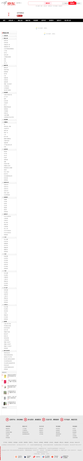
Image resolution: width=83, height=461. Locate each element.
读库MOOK (6, 182)
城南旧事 (6, 82)
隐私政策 (66, 442)
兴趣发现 (6, 277)
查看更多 (6, 180)
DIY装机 (74, 430)
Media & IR (77, 442)
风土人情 (6, 228)
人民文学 (45, 6)
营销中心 (31, 442)
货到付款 (41, 428)
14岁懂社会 (6, 86)
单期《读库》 (7, 192)
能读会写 (6, 334)
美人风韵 (6, 222)
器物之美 (6, 224)
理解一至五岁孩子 (8, 84)
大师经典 (6, 218)
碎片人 (5, 105)
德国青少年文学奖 (8, 357)
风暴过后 (6, 113)
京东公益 (72, 442)
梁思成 (5, 151)
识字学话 (6, 245)
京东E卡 (74, 434)
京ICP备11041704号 (21, 444)
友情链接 (41, 442)
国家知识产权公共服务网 (64, 457)
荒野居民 (6, 109)
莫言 (41, 6)
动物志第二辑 (7, 44)
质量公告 (61, 442)
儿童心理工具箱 (7, 323)
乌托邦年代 (6, 128)
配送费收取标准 (26, 434)
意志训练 (6, 311)
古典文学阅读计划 (8, 94)
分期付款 (41, 432)
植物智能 (6, 71)
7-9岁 (5, 270)
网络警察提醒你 (28, 457)
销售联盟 (46, 442)
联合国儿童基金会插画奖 (9, 359)
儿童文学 (6, 279)
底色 (5, 59)
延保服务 (75, 432)
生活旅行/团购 (9, 432)
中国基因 (6, 111)
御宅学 (5, 209)
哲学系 (5, 73)
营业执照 (80, 450)
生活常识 (6, 258)
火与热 (5, 50)
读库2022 (6, 186)
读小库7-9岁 (6, 23)
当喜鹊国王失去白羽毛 (9, 117)
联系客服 (8, 437)
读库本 (5, 203)
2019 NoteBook (7, 230)
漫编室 (5, 199)
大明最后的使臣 (7, 56)
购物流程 (8, 428)
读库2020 (6, 190)
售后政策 (58, 428)
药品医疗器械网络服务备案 (36, 444)
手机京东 (36, 442)
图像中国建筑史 (7, 138)
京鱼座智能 (75, 437)
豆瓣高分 (6, 122)
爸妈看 (5, 321)
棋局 (5, 98)
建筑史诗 (6, 67)
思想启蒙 (6, 290)
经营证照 (42, 450)
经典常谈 (6, 79)
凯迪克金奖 (6, 365)
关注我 (20, 15)
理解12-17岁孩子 (8, 346)
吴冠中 (5, 157)
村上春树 (38, 6)
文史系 (5, 205)
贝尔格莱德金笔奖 (8, 361)
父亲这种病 (6, 340)
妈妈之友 (6, 336)
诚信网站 (37, 457)
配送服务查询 (25, 432)
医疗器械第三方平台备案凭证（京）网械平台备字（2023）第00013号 (61, 450)
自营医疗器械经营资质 (48, 444)
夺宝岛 (74, 428)
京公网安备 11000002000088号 (9, 444)
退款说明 (58, 432)
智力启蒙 (6, 239)
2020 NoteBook (7, 216)
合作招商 (21, 442)
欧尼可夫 (6, 173)
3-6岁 (5, 254)
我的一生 (6, 132)
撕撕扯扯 (6, 249)
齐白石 (5, 155)
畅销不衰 (28, 20)
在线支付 (41, 430)
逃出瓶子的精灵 (7, 90)
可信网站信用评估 (19, 457)
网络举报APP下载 (55, 457)
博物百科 (6, 281)
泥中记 (5, 52)
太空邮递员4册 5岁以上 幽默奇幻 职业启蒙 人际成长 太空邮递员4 (12, 393)
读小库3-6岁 (68, 20)
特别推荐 (35, 20)
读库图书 (51, 20)
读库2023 (6, 184)
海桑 (5, 161)
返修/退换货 (58, 434)
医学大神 (6, 136)
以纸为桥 (6, 100)
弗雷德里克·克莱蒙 (8, 167)
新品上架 (20, 20)
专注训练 (6, 260)
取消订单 (58, 435)
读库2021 (6, 188)
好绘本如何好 (7, 327)
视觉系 (5, 207)
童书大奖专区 (7, 350)
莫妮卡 (5, 169)
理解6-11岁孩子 (7, 344)
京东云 (47, 453)
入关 (5, 134)
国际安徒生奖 (7, 352)
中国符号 (6, 220)
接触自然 (6, 247)
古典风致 (6, 226)
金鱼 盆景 (6, 54)
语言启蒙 (6, 273)
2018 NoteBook (7, 232)
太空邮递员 (6, 88)
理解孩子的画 (7, 332)
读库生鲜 (6, 42)
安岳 (5, 61)
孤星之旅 (6, 130)
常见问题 (8, 434)
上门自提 (24, 428)
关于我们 (5, 442)
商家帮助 (26, 442)
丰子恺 (5, 153)
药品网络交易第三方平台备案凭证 (61, 444)
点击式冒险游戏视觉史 (9, 48)
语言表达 (6, 262)
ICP (28, 444)
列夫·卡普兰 (6, 171)
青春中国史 (6, 69)
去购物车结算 (77, 3)
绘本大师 (6, 329)
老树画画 (6, 159)
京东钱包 (43, 453)
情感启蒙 (6, 256)
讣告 (5, 75)
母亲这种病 (6, 338)
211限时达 (25, 430)
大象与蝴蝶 (6, 115)
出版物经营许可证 (42, 448)
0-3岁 (5, 237)
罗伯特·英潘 (6, 163)
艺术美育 (6, 266)
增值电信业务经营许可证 (42, 452)
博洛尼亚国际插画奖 (8, 354)
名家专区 (43, 20)
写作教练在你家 (7, 325)
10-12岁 (5, 287)
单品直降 (6, 119)
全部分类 (11, 20)
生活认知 (6, 241)
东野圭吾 (50, 6)
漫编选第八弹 (7, 46)
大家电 (7, 435)
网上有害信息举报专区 (46, 457)
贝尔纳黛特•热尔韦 (8, 176)
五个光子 (6, 96)
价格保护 (58, 430)
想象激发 (6, 243)
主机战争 (6, 102)
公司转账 (41, 434)
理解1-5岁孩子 (7, 342)
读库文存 (6, 40)
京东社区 (51, 442)
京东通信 (75, 435)
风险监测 (56, 442)
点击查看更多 (7, 194)
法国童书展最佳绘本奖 (9, 367)
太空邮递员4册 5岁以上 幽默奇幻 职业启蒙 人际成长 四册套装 (12, 404)
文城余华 (60, 6)
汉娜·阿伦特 (6, 140)
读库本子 (59, 20)
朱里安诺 (6, 178)
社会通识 (6, 275)
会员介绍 (8, 430)
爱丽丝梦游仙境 (7, 107)
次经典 (5, 201)
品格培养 (6, 294)
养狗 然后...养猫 (7, 126)
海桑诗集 (6, 77)
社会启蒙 (6, 306)
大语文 (5, 313)
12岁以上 (6, 304)
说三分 (5, 63)
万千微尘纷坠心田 (8, 144)
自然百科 (6, 264)
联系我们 (10, 442)
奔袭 (5, 146)
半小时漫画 (55, 6)
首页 (4, 20)
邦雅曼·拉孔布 (7, 165)
